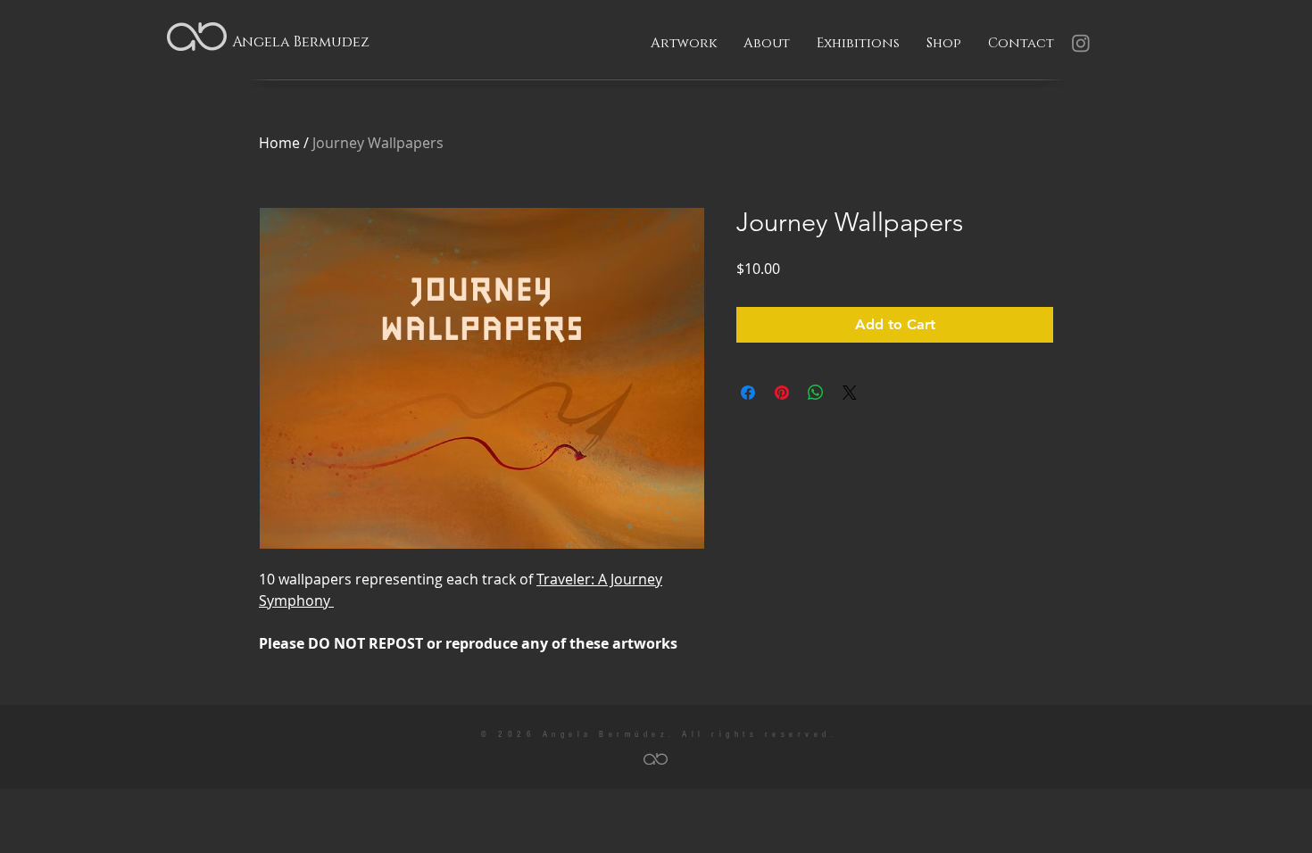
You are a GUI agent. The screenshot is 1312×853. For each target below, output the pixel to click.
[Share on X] (849, 392)
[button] (683, 44)
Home (279, 143)
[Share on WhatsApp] (815, 392)
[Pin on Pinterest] (782, 392)
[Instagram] (1080, 42)
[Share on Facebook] (748, 392)
